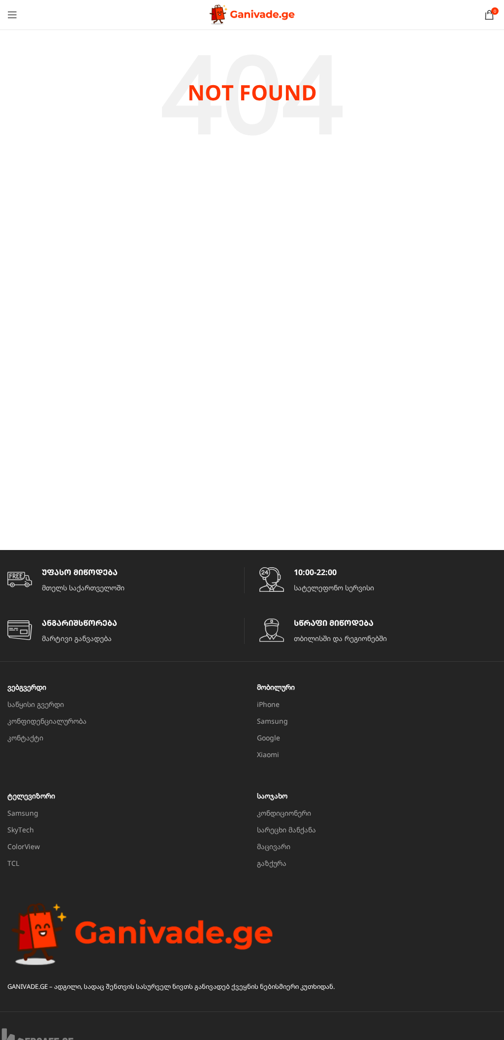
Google (268, 737)
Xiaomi (268, 754)
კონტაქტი (25, 737)
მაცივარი (273, 846)
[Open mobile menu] (12, 15)
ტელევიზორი (31, 795)
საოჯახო (272, 795)
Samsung (272, 721)
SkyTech (20, 829)
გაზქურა (271, 863)
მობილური (276, 687)
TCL (13, 863)
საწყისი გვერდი (35, 704)
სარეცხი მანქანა (286, 829)
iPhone (268, 704)
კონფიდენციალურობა (47, 721)
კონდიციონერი (284, 813)
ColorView (23, 846)
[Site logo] (252, 14)
